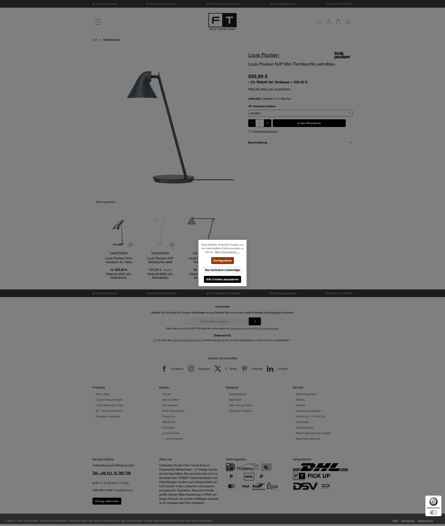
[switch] (433, 512)
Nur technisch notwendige (222, 270)
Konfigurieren (222, 260)
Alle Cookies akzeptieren (222, 279)
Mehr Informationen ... (227, 252)
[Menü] (439, 498)
